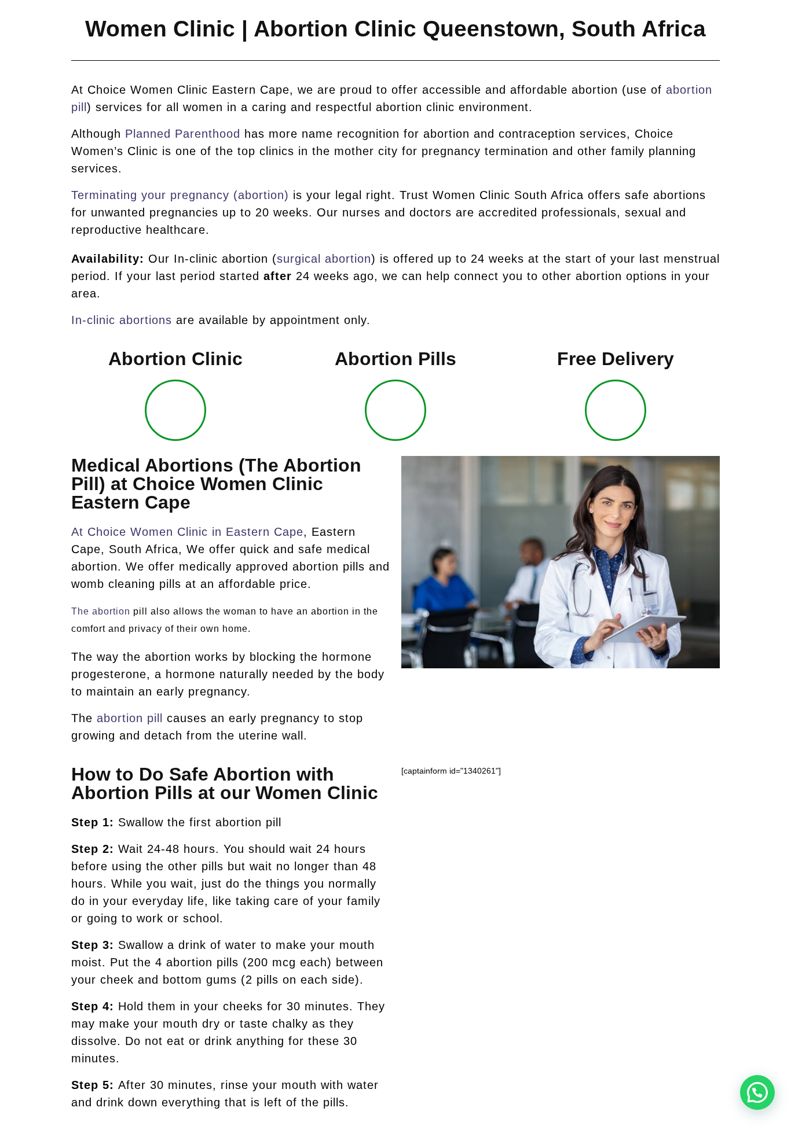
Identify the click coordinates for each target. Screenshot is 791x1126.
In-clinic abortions (121, 320)
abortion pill (130, 718)
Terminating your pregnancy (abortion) (180, 195)
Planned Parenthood (182, 133)
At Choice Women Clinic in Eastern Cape (187, 531)
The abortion (100, 611)
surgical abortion (324, 258)
